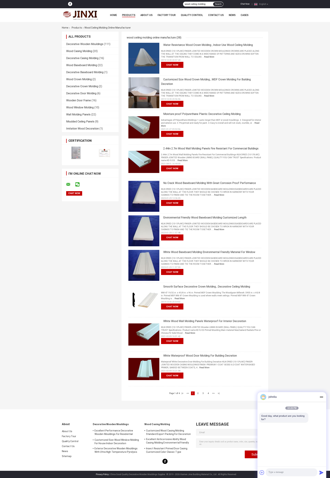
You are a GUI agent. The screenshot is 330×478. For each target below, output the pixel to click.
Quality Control (192, 15)
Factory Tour (167, 15)
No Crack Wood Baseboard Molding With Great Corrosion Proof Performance (209, 183)
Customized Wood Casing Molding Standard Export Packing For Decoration (168, 432)
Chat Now (245, 4)
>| (218, 393)
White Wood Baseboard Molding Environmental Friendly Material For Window (209, 252)
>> (213, 393)
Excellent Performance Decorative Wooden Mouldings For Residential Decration (114, 432)
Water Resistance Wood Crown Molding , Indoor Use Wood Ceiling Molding (208, 45)
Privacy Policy (102, 474)
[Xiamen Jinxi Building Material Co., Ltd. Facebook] (70, 4)
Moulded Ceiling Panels (80, 121)
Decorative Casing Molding (82, 58)
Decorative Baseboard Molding (84, 72)
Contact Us (216, 15)
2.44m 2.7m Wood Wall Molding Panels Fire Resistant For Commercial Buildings (210, 148)
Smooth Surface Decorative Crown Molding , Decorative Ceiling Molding (206, 286)
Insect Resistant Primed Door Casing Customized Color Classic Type (167, 450)
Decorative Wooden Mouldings (84, 44)
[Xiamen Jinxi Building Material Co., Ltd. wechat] (79, 184)
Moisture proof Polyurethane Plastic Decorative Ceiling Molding (202, 114)
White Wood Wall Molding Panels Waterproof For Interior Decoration (204, 321)
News (232, 15)
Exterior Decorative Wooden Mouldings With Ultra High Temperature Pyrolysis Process (116, 450)
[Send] (321, 472)
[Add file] (262, 472)
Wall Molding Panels (78, 114)
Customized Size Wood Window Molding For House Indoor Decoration (117, 441)
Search (218, 4)
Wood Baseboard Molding (81, 65)
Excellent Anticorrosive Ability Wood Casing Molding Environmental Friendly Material (167, 441)
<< (187, 393)
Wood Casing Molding (79, 51)
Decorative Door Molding (81, 93)
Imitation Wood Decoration (82, 128)
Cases (244, 15)
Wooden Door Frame (78, 100)
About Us (146, 15)
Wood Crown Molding (79, 79)
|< (182, 393)
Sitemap (67, 456)
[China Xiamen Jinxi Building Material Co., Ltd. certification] (76, 153)
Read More (209, 57)
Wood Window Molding (80, 107)
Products (128, 15)
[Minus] (321, 397)
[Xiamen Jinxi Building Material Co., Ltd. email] (70, 184)
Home (113, 15)
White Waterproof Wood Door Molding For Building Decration (200, 355)
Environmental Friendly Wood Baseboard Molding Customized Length (204, 217)
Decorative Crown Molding (82, 86)
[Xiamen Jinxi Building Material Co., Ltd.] (81, 15)
